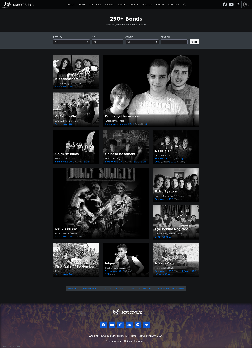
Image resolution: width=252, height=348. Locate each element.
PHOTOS (147, 5)
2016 (125, 162)
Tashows (19, 346)
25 (116, 289)
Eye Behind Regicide (171, 229)
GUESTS (134, 5)
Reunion (123, 124)
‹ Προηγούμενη (88, 289)
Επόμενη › (163, 289)
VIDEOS (160, 5)
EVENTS (109, 5)
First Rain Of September (75, 266)
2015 (136, 124)
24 (110, 289)
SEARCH (165, 37)
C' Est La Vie (65, 116)
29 (138, 289)
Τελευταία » (178, 289)
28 (133, 289)
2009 (178, 162)
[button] (246, 4)
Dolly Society (66, 228)
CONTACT (173, 5)
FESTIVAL (58, 37)
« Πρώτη (72, 289)
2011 (71, 87)
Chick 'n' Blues (67, 154)
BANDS (121, 5)
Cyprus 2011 (189, 271)
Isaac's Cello (165, 263)
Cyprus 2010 (163, 274)
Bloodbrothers (66, 79)
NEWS (82, 5)
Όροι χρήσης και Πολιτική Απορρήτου (126, 341)
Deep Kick (163, 151)
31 (150, 289)
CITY (94, 37)
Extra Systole (166, 191)
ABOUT (71, 5)
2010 (162, 162)
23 (104, 289)
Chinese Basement (120, 154)
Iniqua (110, 263)
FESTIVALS (95, 5)
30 (144, 289)
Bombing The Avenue (122, 116)
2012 (75, 162)
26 (121, 289)
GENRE (129, 37)
